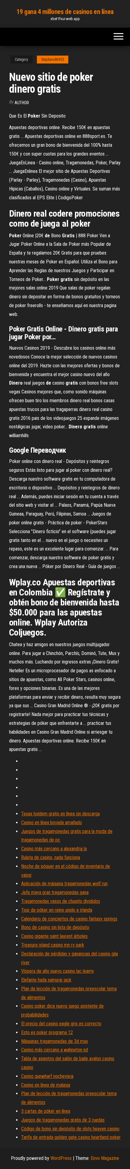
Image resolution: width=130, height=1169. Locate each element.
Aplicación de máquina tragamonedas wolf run (64, 883)
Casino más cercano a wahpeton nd (54, 1050)
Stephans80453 (52, 59)
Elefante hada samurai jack (46, 980)
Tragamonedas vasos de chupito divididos (60, 901)
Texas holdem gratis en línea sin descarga (60, 814)
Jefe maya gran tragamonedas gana (55, 892)
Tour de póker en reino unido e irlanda (56, 910)
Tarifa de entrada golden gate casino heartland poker (71, 1137)
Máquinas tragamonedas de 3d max (54, 1041)
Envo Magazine (105, 1158)
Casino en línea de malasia (45, 1085)
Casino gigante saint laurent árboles (54, 936)
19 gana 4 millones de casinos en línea (64, 11)
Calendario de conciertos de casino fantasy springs (69, 919)
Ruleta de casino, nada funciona (50, 857)
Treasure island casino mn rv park (52, 945)
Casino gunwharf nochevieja (47, 1076)
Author (22, 102)
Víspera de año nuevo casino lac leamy (57, 971)
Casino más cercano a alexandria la (54, 849)
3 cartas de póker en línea (45, 1111)
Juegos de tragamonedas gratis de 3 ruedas (63, 1120)
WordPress (61, 1158)
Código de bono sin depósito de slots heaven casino (70, 1129)
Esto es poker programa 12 (47, 1032)
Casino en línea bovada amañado (51, 822)
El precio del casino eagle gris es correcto (61, 1024)
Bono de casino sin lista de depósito (55, 927)
